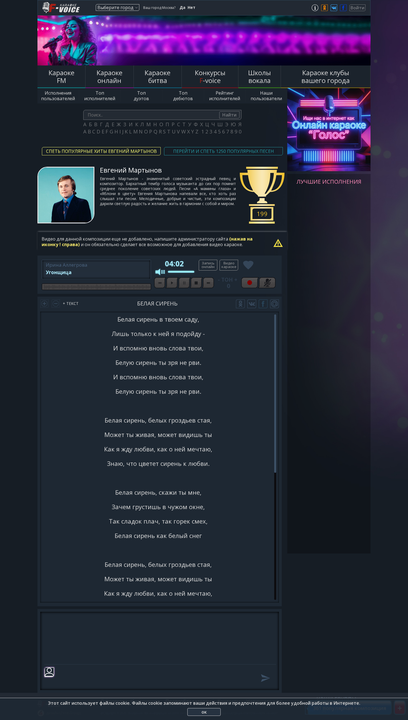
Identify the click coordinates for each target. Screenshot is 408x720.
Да (182, 7)
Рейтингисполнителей (224, 95)
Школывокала (259, 76)
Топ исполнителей (99, 95)
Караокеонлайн (109, 76)
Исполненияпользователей (58, 95)
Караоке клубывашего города (325, 76)
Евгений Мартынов (131, 170)
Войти (357, 8)
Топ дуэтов (141, 95)
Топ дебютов (183, 95)
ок (204, 712)
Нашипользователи (266, 95)
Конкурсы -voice (210, 76)
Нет (191, 7)
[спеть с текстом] (208, 265)
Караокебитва (157, 76)
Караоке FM (61, 76)
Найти (229, 115)
